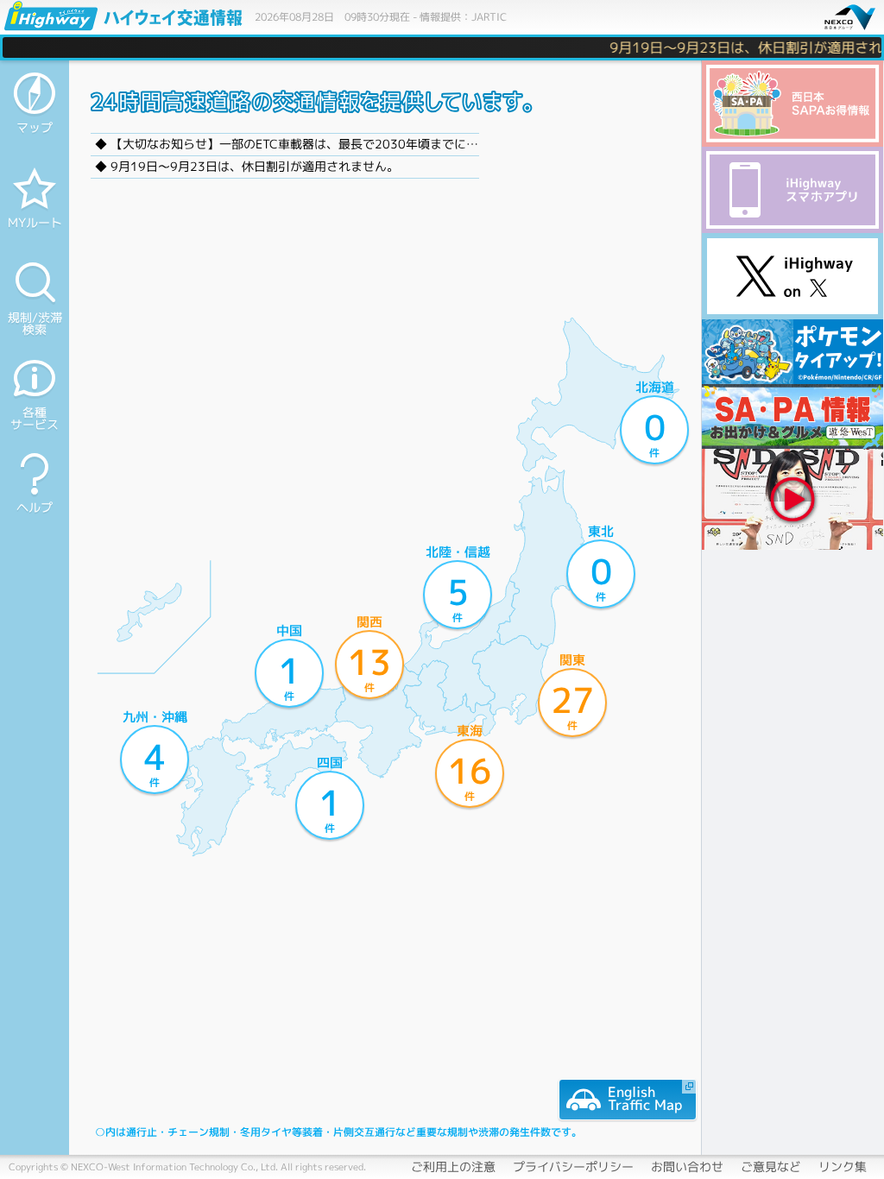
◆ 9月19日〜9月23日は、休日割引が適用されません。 (247, 166)
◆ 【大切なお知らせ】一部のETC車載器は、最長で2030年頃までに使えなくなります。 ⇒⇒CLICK (371, 144)
